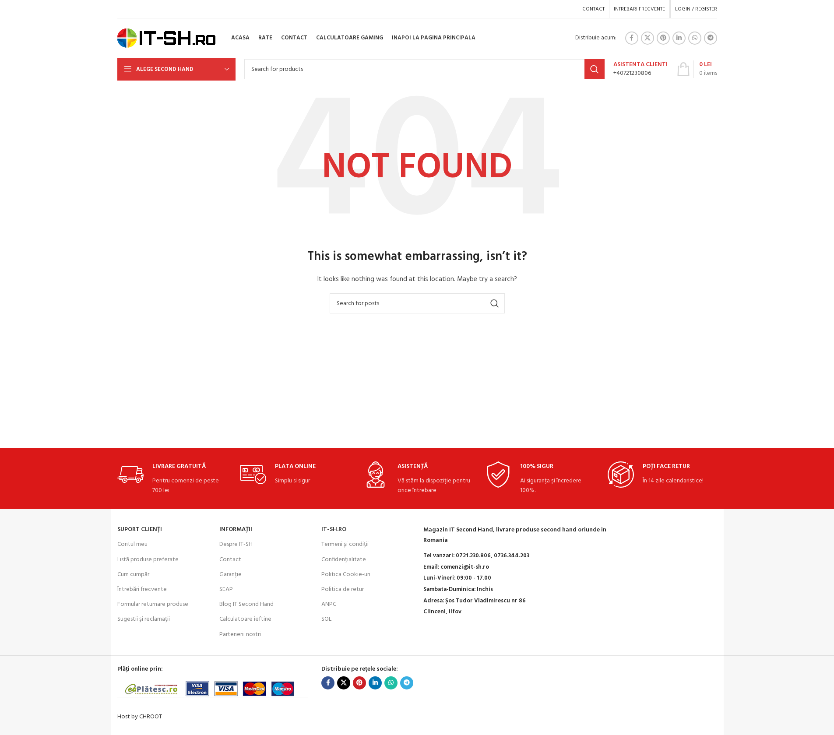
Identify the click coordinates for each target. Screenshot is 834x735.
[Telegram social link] (710, 38)
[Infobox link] (640, 69)
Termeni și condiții (345, 544)
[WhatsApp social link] (694, 38)
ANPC (328, 604)
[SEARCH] (594, 69)
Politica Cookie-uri (345, 575)
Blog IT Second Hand (246, 604)
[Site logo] (166, 38)
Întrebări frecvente (142, 589)
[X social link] (647, 38)
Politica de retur (342, 589)
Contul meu (132, 544)
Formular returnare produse (152, 604)
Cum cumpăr (133, 575)
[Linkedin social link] (679, 38)
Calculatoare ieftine (245, 619)
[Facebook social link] (631, 38)
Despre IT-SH (236, 544)
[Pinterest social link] (663, 38)
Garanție (230, 575)
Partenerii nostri (240, 634)
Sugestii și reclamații (143, 619)
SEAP (226, 589)
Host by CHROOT (139, 717)
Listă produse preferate (148, 560)
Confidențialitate (343, 560)
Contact (230, 560)
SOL (326, 619)
